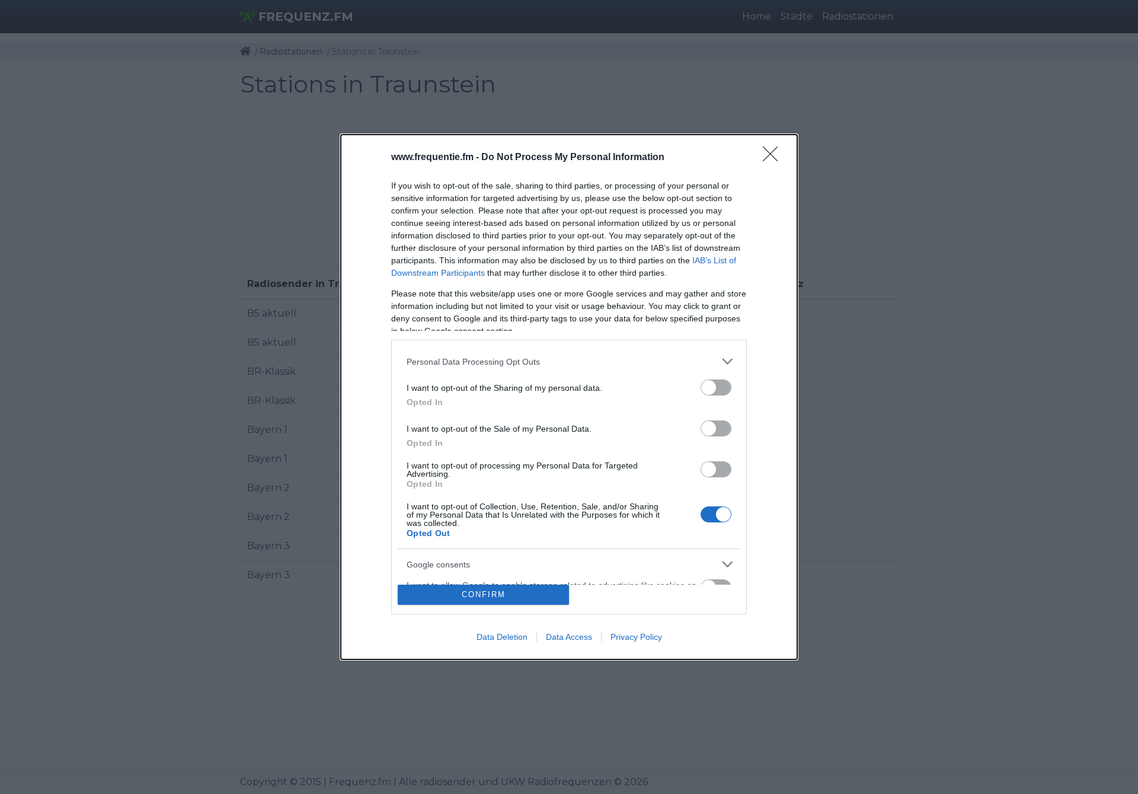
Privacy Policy (636, 637)
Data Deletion (502, 637)
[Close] (774, 157)
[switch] (716, 388)
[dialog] (569, 397)
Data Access (569, 637)
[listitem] (569, 361)
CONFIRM (484, 594)
